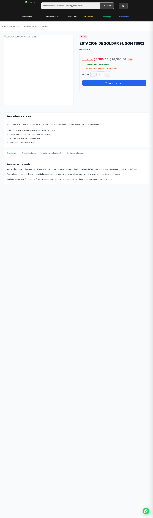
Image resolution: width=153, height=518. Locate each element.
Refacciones (27, 16)
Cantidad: (85, 74)
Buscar (108, 5)
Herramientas (50, 16)
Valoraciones (126, 16)
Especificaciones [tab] (29, 153)
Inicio (4, 26)
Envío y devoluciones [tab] (75, 153)
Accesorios (72, 16)
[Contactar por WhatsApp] (146, 511)
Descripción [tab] (11, 153)
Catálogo (107, 16)
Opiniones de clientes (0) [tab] (51, 153)
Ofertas (90, 16)
